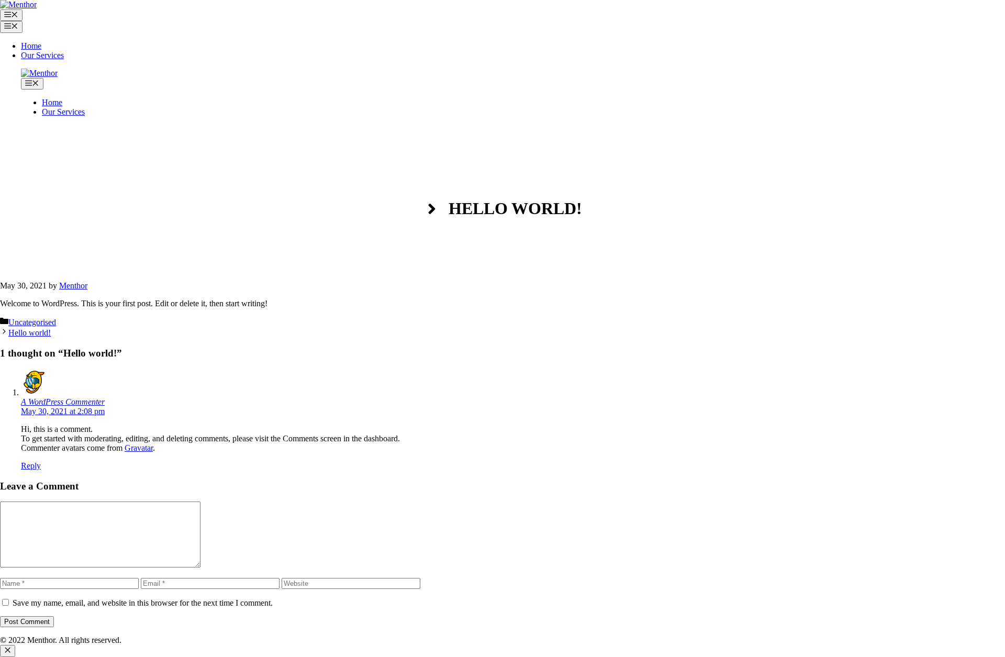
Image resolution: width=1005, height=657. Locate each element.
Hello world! (29, 332)
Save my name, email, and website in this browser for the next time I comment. (143, 602)
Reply (31, 465)
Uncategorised (32, 322)
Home (31, 45)
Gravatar (139, 447)
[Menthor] (18, 4)
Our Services (42, 55)
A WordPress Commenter (63, 401)
